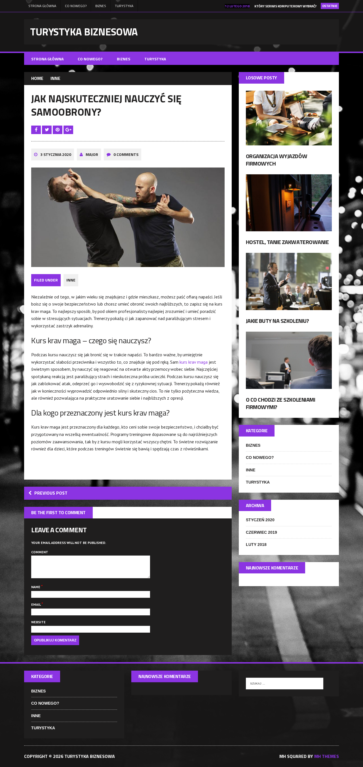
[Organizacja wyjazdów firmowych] (289, 141)
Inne (70, 280)
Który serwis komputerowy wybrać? (285, 6)
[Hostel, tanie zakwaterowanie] (289, 227)
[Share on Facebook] (36, 129)
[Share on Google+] (68, 129)
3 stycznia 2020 (55, 154)
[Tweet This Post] (47, 129)
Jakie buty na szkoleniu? (277, 320)
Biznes (100, 6)
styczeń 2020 (260, 520)
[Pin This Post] (58, 129)
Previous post (50, 493)
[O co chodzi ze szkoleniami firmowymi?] (289, 385)
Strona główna (42, 6)
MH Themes (326, 756)
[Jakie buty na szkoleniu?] (289, 306)
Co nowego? (75, 6)
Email (36, 604)
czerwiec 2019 (261, 532)
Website (38, 622)
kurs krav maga (194, 362)
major (92, 154)
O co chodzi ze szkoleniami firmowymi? (280, 403)
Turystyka (124, 6)
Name (36, 587)
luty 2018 (256, 544)
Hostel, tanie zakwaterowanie (287, 242)
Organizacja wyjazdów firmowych (276, 160)
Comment (39, 552)
